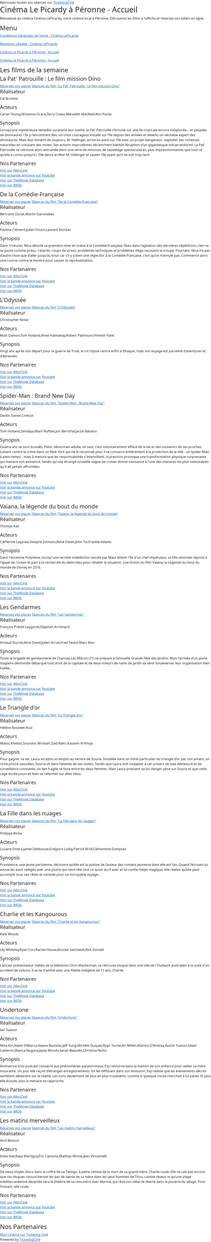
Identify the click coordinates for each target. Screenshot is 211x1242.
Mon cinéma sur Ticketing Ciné (24, 1234)
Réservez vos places (15, 86)
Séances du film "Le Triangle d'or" (58, 715)
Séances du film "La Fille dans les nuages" (64, 821)
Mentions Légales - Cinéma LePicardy (29, 44)
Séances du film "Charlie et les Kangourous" (66, 921)
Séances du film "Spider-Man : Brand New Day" (68, 403)
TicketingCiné (63, 2)
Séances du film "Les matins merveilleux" (63, 1128)
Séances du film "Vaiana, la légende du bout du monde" (75, 514)
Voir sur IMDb (11, 185)
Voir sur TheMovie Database (22, 180)
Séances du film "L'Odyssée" (54, 307)
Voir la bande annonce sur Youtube (27, 175)
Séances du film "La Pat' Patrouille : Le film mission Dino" (76, 86)
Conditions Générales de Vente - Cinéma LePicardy (39, 35)
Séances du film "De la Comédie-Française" (65, 201)
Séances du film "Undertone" (54, 1017)
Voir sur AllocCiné (13, 170)
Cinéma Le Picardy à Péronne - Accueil (29, 52)
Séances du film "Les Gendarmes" (58, 614)
